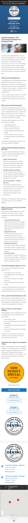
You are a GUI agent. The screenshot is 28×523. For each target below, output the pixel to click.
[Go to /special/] (14, 372)
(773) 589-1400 (14, 28)
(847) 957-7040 (14, 23)
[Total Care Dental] (14, 385)
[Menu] (14, 520)
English (12, 18)
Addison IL (14, 21)
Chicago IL (14, 26)
